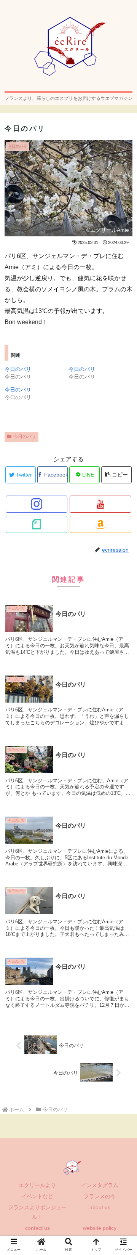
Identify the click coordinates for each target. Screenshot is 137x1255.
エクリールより (37, 1185)
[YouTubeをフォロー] (100, 504)
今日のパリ (18, 369)
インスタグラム (99, 1185)
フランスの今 (100, 1196)
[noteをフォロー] (36, 524)
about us (99, 1207)
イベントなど (37, 1196)
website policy (99, 1228)
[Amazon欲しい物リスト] (100, 524)
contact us (37, 1228)
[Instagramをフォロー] (36, 504)
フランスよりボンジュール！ (37, 1212)
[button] (122, 856)
